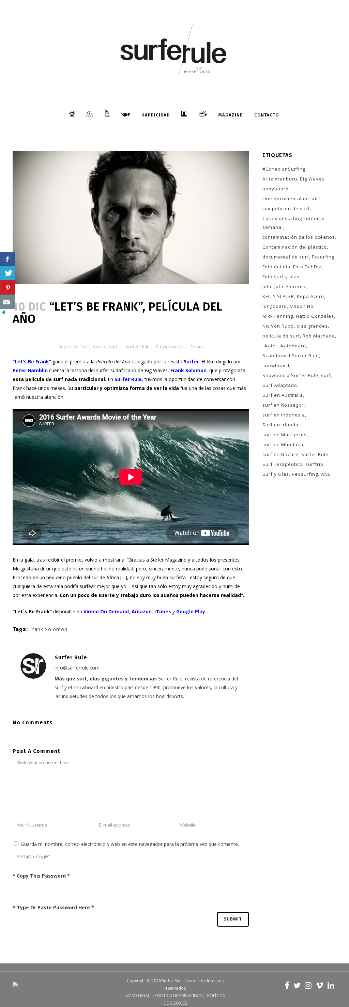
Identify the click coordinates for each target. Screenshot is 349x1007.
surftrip (314, 464)
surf (326, 375)
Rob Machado (319, 336)
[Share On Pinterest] (7, 287)
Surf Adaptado (279, 385)
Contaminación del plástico (294, 247)
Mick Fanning (277, 316)
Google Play (190, 611)
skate (269, 346)
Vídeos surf (105, 346)
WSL (326, 474)
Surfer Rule (137, 346)
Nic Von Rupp (278, 326)
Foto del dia (276, 267)
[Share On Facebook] (7, 259)
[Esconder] (3, 314)
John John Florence (284, 286)
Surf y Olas (275, 474)
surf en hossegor (283, 405)
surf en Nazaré (280, 454)
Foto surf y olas (281, 276)
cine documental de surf (291, 198)
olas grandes (312, 326)
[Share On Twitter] (7, 273)
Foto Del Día (307, 267)
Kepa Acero (310, 296)
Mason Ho (302, 306)
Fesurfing (323, 257)
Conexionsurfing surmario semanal (293, 222)
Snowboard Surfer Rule (290, 375)
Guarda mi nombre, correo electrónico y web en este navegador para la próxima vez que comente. (130, 844)
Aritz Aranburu (279, 179)
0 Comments (170, 346)
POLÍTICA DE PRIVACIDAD (178, 995)
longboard (274, 306)
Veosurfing (305, 474)
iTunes (162, 611)
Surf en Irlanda (280, 425)
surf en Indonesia (283, 415)
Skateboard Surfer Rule (290, 355)
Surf (85, 346)
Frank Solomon (48, 629)
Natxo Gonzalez (315, 316)
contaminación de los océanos (298, 237)
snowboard (275, 365)
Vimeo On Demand (106, 611)
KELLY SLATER (278, 296)
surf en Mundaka (282, 444)
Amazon (142, 611)
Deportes (67, 346)
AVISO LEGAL (137, 995)
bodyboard (275, 189)
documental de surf (285, 257)
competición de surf (286, 208)
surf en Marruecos (284, 434)
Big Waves (312, 179)
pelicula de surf (281, 336)
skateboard (292, 346)
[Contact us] (7, 302)
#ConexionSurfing (283, 169)
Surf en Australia (282, 395)
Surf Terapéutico (282, 464)
